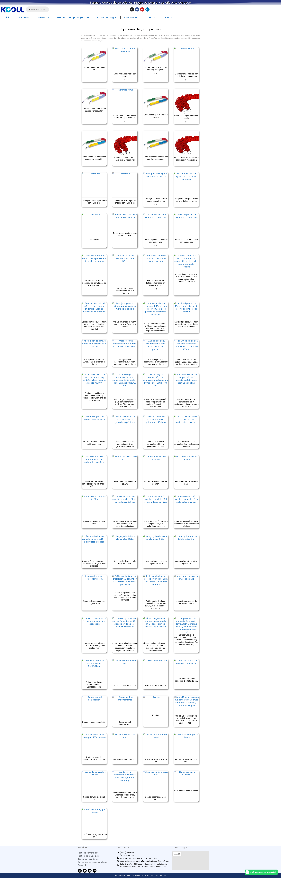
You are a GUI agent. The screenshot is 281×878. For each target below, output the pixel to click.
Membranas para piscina (73, 17)
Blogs (168, 17)
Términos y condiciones (89, 859)
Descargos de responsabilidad (92, 862)
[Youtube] (142, 9)
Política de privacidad (88, 856)
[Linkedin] (147, 9)
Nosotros (23, 17)
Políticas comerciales (88, 853)
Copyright (82, 865)
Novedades (131, 17)
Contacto (151, 17)
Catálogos (43, 17)
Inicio (7, 17)
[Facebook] (137, 9)
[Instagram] (132, 9)
